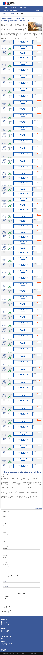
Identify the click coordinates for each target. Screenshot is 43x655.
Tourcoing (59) (5, 523)
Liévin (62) (4, 557)
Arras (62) (4, 541)
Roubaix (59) (4, 518)
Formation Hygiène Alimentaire (6, 624)
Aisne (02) (4, 578)
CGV (13, 653)
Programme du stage (6, 596)
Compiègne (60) (5, 546)
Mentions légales (7, 653)
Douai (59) (4, 539)
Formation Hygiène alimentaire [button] (11, 10)
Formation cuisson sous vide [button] (10, 7)
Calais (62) (4, 525)
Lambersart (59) (5, 564)
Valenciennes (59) (5, 534)
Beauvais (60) (5, 532)
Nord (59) (4, 581)
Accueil (2, 621)
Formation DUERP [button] (23, 7)
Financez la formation (6, 598)
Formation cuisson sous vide (6, 622)
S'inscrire (38, 46)
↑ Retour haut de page (38, 508)
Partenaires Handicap (32, 653)
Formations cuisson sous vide (6, 630)
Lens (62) (4, 550)
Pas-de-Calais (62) (5, 586)
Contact (37, 10)
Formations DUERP (4, 631)
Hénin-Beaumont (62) (6, 566)
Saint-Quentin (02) (5, 530)
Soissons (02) (5, 562)
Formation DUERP (4, 623)
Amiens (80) (4, 516)
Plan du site (23, 653)
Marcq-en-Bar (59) (5, 548)
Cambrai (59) (5, 555)
